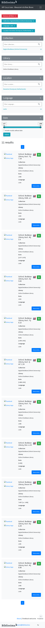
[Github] (39, 2)
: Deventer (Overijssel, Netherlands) (18, 31)
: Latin (9, 26)
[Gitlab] (43, 2)
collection (22, 38)
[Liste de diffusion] (22, 2)
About (19, 618)
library (22, 58)
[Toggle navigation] (40, 7)
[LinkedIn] (26, 2)
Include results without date (13, 130)
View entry (36, 186)
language (22, 98)
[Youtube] (36, 2)
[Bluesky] (29, 2)
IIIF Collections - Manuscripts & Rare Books (17, 7)
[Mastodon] (33, 2)
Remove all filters (9, 16)
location (22, 78)
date (22, 117)
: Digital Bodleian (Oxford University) (18, 21)
